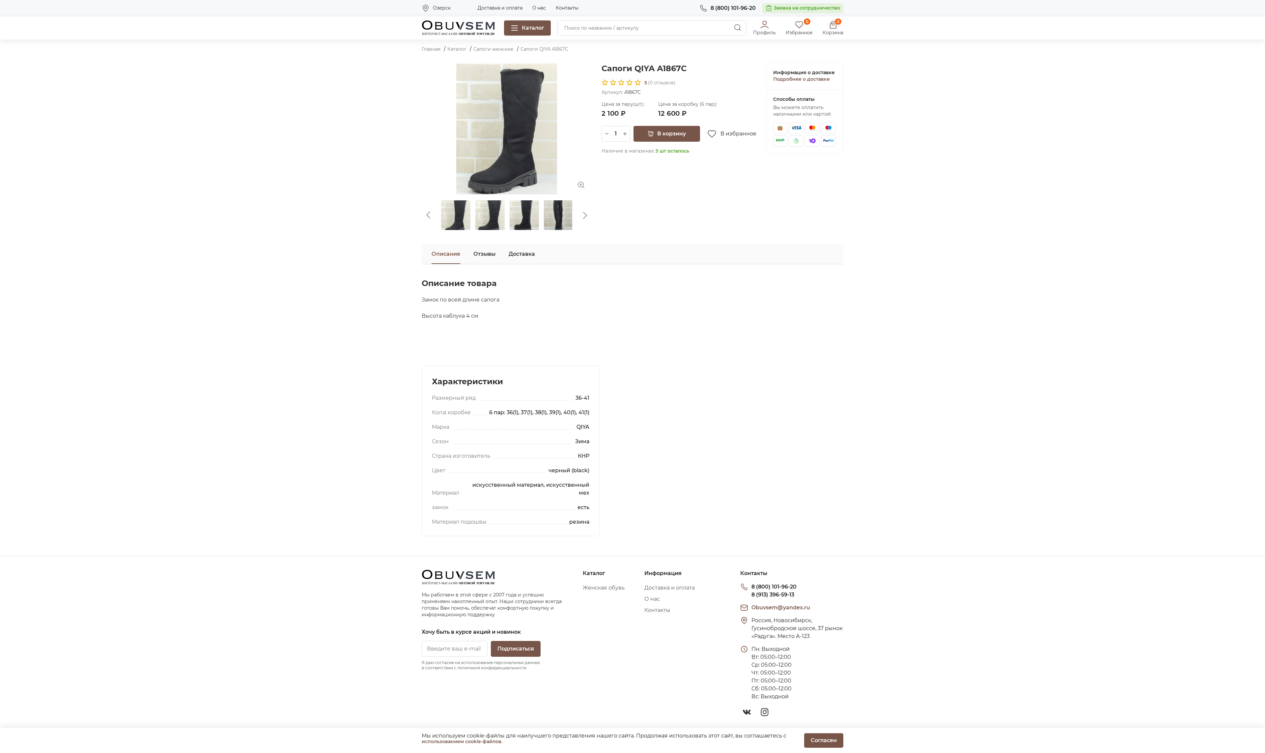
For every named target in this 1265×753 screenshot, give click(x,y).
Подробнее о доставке (801, 79)
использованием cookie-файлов (461, 741)
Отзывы (484, 254)
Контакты (567, 8)
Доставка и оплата (500, 8)
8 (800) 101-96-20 (774, 587)
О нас (539, 8)
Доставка (522, 254)
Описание (446, 254)
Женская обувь (604, 588)
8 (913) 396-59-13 (772, 595)
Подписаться (515, 649)
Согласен (824, 740)
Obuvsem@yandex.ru (780, 607)
